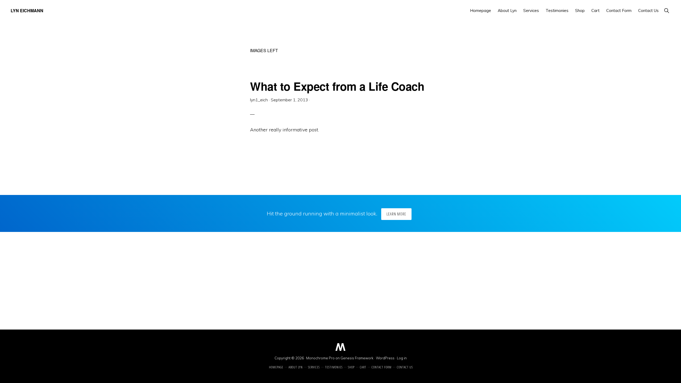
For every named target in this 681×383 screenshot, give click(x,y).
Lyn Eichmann (27, 10)
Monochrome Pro (320, 358)
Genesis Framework (356, 358)
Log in (402, 358)
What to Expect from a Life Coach (337, 86)
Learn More (396, 214)
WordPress (385, 358)
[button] (666, 10)
